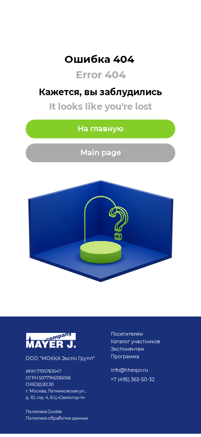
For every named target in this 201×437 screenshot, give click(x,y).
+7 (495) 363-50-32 (133, 380)
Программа (125, 357)
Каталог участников (135, 342)
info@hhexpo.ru (129, 370)
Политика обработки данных (57, 418)
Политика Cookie (44, 411)
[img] (51, 340)
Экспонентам (127, 349)
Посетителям (127, 334)
